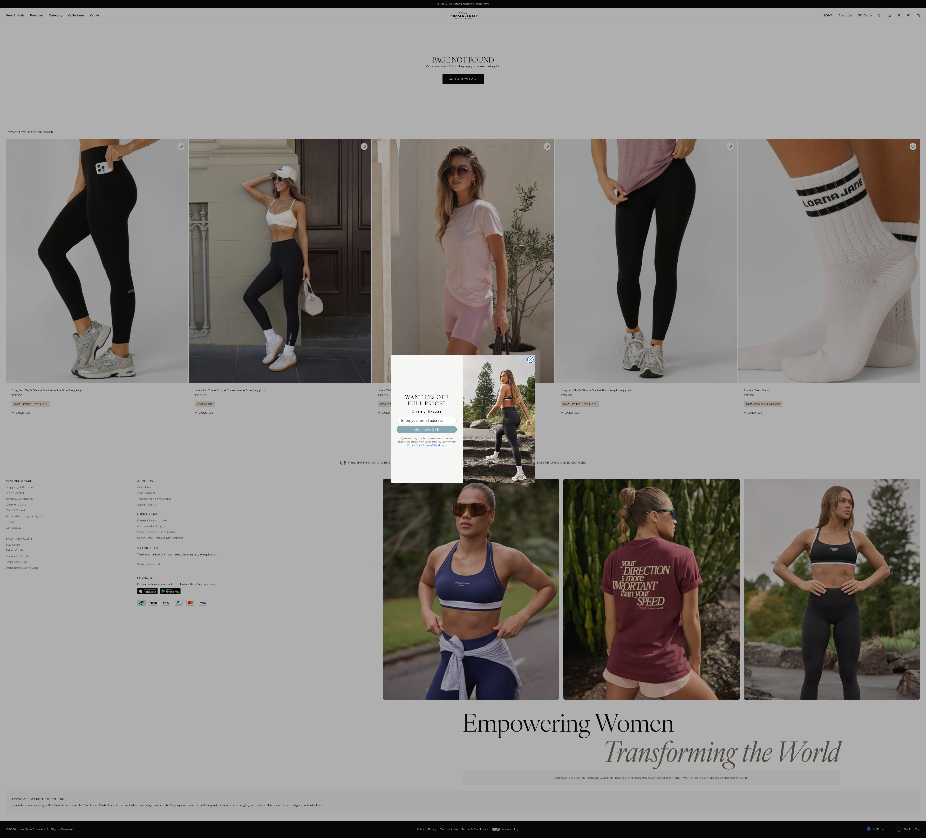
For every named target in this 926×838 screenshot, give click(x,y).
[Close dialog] (530, 360)
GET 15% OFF (426, 429)
